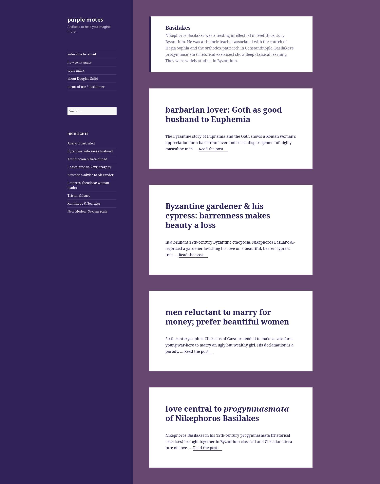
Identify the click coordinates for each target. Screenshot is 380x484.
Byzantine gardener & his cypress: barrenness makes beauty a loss (217, 215)
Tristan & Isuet (78, 195)
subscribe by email (81, 54)
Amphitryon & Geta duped (87, 159)
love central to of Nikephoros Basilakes (227, 413)
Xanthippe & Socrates (83, 203)
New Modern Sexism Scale (87, 211)
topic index (75, 70)
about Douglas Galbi (82, 78)
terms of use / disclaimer (86, 86)
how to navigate (79, 62)
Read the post (213, 149)
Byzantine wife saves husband (90, 151)
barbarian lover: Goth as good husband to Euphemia (223, 114)
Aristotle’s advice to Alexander (90, 175)
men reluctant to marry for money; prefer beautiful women (227, 317)
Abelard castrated (81, 143)
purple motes (85, 19)
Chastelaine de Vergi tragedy (89, 167)
